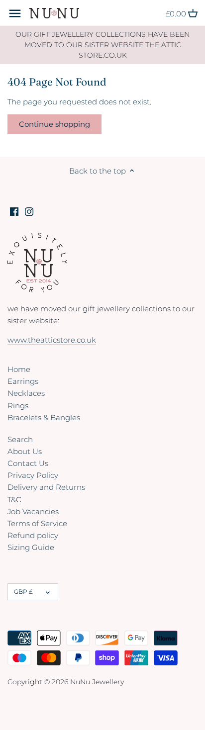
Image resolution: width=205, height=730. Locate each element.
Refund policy (32, 535)
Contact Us (27, 463)
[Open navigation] (14, 13)
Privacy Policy (32, 475)
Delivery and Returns (46, 487)
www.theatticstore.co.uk (51, 340)
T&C (14, 499)
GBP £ (23, 591)
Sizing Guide (30, 547)
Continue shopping (54, 124)
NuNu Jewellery (97, 682)
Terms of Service (37, 523)
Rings (17, 405)
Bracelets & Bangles (43, 417)
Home (18, 369)
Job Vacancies (33, 511)
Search (20, 439)
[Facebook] (14, 210)
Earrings (22, 381)
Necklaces (26, 393)
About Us (24, 451)
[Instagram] (29, 210)
